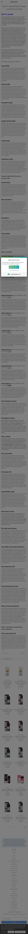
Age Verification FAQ (14, 270)
